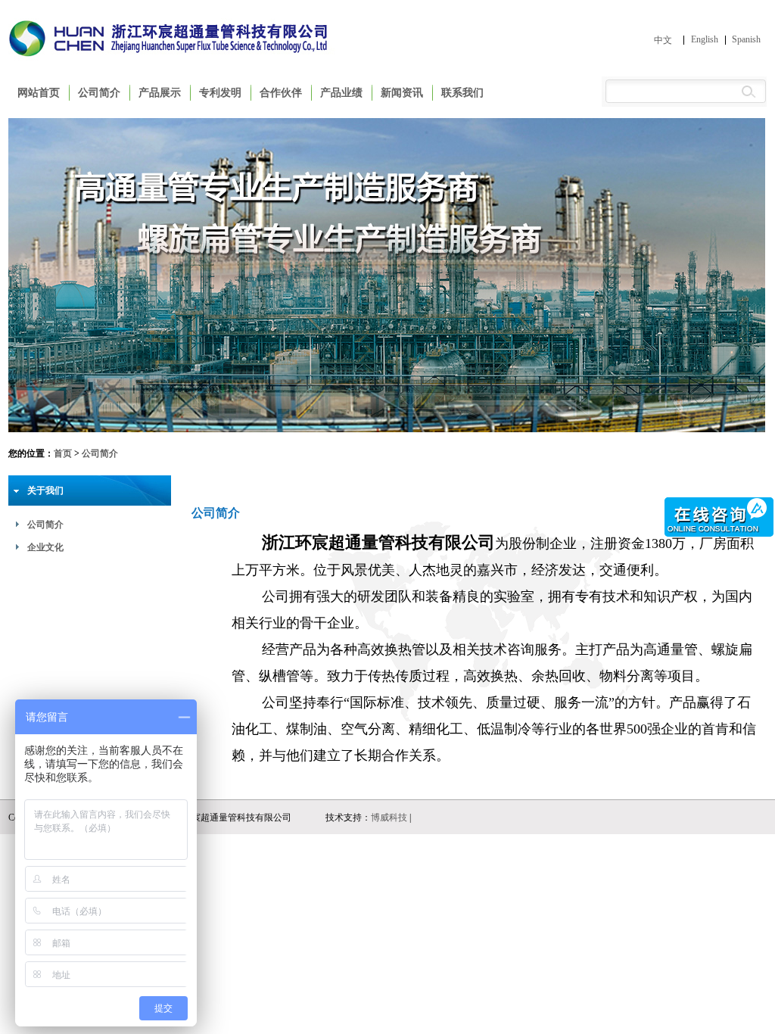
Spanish (746, 39)
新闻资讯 (402, 92)
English (704, 39)
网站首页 (38, 92)
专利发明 (220, 92)
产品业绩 (341, 92)
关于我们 (45, 490)
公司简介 (99, 92)
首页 (63, 453)
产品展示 (160, 92)
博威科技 (389, 817)
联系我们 (462, 92)
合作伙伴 (281, 92)
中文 (663, 40)
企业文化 (45, 547)
